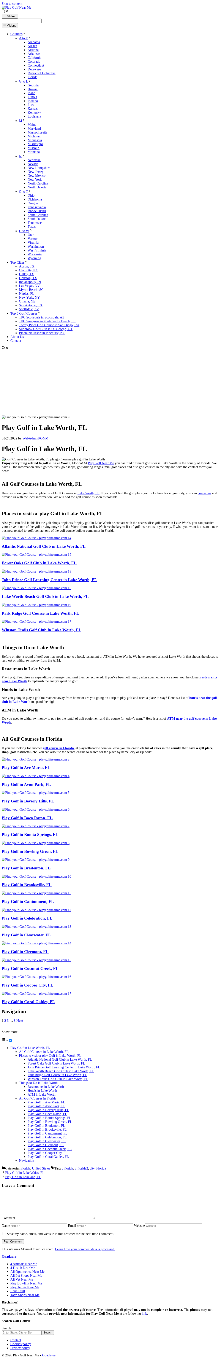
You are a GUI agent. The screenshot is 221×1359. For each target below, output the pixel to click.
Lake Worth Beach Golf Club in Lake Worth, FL (45, 596)
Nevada (33, 164)
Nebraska (34, 160)
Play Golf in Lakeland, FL (23, 1177)
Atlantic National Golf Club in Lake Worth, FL (44, 546)
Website (139, 1225)
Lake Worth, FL (88, 493)
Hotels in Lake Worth (42, 1090)
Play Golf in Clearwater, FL (26, 935)
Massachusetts (37, 132)
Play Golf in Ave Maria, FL (26, 767)
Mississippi (35, 144)
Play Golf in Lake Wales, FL (24, 1172)
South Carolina (38, 215)
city (92, 1168)
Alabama (34, 42)
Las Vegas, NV (29, 286)
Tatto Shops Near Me (24, 1295)
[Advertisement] (110, 383)
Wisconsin (35, 254)
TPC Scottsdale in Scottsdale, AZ (42, 317)
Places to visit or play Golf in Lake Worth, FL (50, 1055)
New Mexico (37, 175)
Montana (34, 152)
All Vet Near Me (21, 1279)
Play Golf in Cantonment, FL (28, 901)
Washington (36, 246)
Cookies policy (20, 1344)
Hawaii (33, 89)
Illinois (32, 97)
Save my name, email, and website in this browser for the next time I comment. (60, 1234)
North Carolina (38, 183)
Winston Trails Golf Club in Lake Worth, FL (41, 630)
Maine (32, 124)
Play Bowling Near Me (26, 1283)
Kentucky (34, 112)
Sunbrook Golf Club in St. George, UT (46, 329)
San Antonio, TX (31, 305)
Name (6, 1225)
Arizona (33, 50)
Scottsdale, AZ (29, 309)
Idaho (31, 93)
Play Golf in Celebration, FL (27, 918)
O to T (23, 191)
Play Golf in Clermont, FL (25, 951)
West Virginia (37, 250)
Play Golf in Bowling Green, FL (30, 851)
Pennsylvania (37, 207)
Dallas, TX (26, 274)
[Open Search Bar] (5, 12)
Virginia (33, 242)
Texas (32, 226)
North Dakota (37, 187)
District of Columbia (41, 73)
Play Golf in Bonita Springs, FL (30, 834)
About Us (17, 337)
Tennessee (35, 222)
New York (35, 179)
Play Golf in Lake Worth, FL (30, 1048)
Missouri (33, 148)
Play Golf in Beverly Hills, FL (28, 801)
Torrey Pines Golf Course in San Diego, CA (49, 325)
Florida (32, 77)
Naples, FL (26, 293)
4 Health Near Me (22, 1268)
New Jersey (36, 171)
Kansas (33, 108)
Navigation (26, 1160)
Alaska (32, 46)
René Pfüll (17, 1291)
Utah (31, 235)
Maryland (34, 128)
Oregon (33, 203)
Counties (16, 34)
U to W (24, 231)
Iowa (31, 105)
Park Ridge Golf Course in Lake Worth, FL (40, 613)
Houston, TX (28, 278)
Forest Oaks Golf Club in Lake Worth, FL (39, 563)
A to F (23, 38)
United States (41, 1168)
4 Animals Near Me (23, 1264)
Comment (8, 1218)
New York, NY (29, 297)
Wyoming (34, 258)
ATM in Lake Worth (41, 1094)
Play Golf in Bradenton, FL (26, 868)
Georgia (33, 85)
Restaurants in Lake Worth (46, 1086)
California (34, 57)
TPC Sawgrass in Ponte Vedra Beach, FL (47, 321)
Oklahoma (35, 199)
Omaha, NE (27, 301)
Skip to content (12, 3)
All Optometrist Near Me (27, 1271)
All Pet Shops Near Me (26, 1275)
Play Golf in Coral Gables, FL (28, 1001)
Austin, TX (27, 266)
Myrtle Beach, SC (31, 289)
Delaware (34, 69)
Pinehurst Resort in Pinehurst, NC (42, 333)
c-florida (67, 1168)
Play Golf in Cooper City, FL (27, 985)
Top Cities (17, 262)
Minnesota (35, 140)
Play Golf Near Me (101, 463)
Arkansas (34, 54)
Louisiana (34, 116)
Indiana (33, 101)
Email (72, 1225)
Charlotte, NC (28, 270)
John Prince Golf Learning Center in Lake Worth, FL (49, 580)
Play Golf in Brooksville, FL (27, 884)
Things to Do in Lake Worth (38, 1083)
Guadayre (9, 1256)
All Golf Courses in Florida (37, 1098)
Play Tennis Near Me (24, 1287)
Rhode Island (37, 211)
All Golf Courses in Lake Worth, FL (44, 1051)
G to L (23, 81)
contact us (204, 493)
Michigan (34, 136)
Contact (15, 340)
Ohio (31, 195)
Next (19, 1020)
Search (6, 1328)
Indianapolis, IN (30, 282)
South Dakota (37, 219)
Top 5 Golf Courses (23, 313)
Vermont (33, 238)
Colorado (34, 61)
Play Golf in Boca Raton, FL (27, 818)
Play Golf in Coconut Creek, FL (30, 968)
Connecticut (36, 65)
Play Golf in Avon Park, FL (26, 784)
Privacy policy (20, 1348)
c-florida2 (81, 1168)
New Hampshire (39, 168)
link (144, 1313)
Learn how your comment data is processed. (85, 1249)
